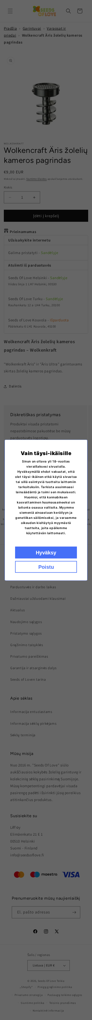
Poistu (46, 567)
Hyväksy (46, 552)
